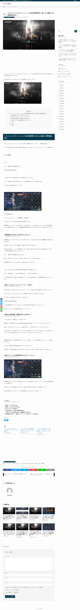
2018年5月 (61, 93)
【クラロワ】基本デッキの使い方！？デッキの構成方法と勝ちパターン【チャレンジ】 (67, 59)
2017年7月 (61, 106)
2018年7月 (61, 88)
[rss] (74, 0)
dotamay (9, 495)
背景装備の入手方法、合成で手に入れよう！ (20, 115)
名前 (6, 572)
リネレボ (8, 463)
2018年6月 (61, 90)
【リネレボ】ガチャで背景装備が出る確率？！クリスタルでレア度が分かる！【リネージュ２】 (27, 430)
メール (6, 577)
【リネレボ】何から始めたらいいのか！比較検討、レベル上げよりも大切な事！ (11, 430)
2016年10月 (61, 116)
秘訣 (40, 463)
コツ (5, 463)
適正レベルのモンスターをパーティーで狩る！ (21, 116)
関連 (13, 125)
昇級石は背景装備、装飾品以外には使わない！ (21, 118)
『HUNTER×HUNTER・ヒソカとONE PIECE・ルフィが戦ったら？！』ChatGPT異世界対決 (67, 41)
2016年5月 (61, 129)
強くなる (36, 463)
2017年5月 (61, 108)
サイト (6, 582)
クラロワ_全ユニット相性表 (64, 74)
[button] (7, 470)
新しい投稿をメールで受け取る (12, 592)
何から (23, 463)
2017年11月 (61, 98)
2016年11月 (61, 113)
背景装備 (43, 463)
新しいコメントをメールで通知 (12, 589)
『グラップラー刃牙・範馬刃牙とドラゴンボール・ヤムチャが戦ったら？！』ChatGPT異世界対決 (67, 46)
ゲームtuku (7, 3)
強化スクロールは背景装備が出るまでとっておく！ (22, 120)
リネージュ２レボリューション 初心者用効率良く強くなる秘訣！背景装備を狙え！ (28, 113)
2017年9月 (61, 103)
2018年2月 (61, 95)
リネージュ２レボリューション (9, 17)
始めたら (32, 463)
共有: (13, 123)
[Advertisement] (29, 60)
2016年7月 (61, 124)
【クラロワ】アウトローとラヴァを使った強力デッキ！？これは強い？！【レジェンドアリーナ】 (67, 55)
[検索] (76, 0)
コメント (7, 556)
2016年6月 (61, 126)
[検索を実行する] (75, 31)
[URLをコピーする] (50, 470)
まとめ (13, 121)
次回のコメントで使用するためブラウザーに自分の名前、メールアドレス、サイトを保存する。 (25, 587)
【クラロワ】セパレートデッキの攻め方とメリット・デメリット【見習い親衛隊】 (67, 50)
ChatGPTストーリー (63, 68)
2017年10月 (61, 100)
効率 (29, 463)
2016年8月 (61, 121)
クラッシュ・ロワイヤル (64, 71)
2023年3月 (61, 85)
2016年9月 (61, 119)
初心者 (27, 463)
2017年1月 (61, 111)
